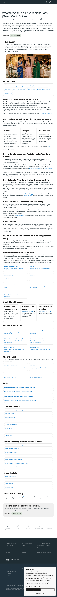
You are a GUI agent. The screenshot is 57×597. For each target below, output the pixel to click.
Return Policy (8, 573)
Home (3, 19)
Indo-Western (8, 480)
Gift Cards (49, 528)
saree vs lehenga (27, 195)
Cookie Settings (9, 578)
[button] (5, 2)
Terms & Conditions (10, 566)
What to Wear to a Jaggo (11, 452)
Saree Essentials (19, 216)
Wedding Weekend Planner (43, 89)
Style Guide (15, 19)
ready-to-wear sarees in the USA (20, 584)
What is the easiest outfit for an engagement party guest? (20, 400)
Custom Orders (9, 487)
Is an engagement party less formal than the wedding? (19, 396)
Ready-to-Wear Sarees (10, 476)
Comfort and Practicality (19, 89)
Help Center (24, 547)
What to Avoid (31, 89)
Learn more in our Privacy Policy (33, 586)
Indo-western (18, 498)
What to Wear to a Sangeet (12, 448)
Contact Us (24, 552)
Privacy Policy (9, 569)
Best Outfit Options (30, 86)
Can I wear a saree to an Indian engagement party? (18, 391)
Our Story (23, 545)
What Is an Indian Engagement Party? (14, 86)
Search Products (7, 529)
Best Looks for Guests (43, 86)
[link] (40, 592)
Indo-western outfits (27, 311)
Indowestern (8, 547)
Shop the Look (8, 93)
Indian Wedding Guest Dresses (43, 545)
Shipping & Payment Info (11, 571)
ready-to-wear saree (35, 168)
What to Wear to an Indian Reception (14, 467)
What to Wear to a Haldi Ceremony (13, 459)
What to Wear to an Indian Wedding (14, 445)
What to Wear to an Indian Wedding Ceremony (16, 463)
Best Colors (8, 89)
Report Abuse (9, 575)
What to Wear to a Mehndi (11, 456)
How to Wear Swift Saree (27, 543)
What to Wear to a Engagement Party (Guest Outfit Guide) (36, 19)
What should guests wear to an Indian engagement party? (19, 387)
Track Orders (28, 528)
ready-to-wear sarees (42, 210)
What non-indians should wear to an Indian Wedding (44, 550)
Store (8, 19)
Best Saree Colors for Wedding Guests (44, 552)
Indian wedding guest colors (31, 194)
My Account (18, 528)
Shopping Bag (39, 528)
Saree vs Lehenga (41, 547)
